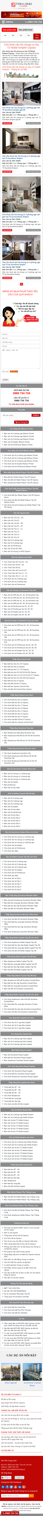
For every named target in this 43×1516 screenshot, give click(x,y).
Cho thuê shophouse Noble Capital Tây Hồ (20, 942)
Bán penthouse (10, 785)
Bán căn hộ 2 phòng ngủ (13, 798)
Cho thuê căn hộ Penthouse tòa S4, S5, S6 (20, 648)
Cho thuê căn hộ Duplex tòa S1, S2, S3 (19, 650)
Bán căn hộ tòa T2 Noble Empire (16, 1123)
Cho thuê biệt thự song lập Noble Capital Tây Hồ (22, 948)
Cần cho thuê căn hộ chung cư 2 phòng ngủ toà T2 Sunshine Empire (21, 157)
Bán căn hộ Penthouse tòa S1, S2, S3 (18, 606)
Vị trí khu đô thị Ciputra (12, 1238)
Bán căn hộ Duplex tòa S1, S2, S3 (17, 612)
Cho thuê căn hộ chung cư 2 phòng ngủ (19, 837)
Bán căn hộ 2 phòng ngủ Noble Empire (18, 1114)
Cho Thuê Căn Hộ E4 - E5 (14, 565)
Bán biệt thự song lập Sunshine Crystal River (21, 986)
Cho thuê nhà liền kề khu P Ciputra (17, 719)
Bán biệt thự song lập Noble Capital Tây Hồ (20, 964)
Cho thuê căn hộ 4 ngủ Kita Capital (17, 1028)
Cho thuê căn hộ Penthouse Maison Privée (20, 466)
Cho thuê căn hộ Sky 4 (12, 887)
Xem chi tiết (7, 123)
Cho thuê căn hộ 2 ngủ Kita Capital (17, 1022)
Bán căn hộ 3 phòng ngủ (13, 540)
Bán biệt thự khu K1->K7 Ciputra (16, 664)
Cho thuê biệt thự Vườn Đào (14, 1307)
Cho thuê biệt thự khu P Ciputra (16, 717)
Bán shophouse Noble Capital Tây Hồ (18, 961)
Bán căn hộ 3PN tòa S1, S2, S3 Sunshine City (21, 601)
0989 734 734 (34, 21)
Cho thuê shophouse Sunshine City (17, 753)
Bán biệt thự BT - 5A (11, 1169)
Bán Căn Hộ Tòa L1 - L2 (13, 529)
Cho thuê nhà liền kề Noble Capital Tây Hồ (20, 951)
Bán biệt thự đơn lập (11, 1178)
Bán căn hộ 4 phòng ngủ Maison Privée (19, 439)
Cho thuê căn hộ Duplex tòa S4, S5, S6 (19, 653)
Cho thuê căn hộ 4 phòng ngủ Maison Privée (21, 461)
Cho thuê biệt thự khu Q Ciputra (16, 702)
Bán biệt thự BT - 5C (12, 1175)
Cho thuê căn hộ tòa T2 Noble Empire (18, 1150)
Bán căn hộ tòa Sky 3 (12, 821)
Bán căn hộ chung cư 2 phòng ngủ (17, 773)
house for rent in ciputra (33, 1506)
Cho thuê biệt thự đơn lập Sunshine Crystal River (22, 1009)
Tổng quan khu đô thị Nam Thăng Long (16, 1428)
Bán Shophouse (10, 1181)
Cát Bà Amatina (24, 1508)
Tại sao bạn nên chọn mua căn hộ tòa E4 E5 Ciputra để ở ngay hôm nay (18, 1438)
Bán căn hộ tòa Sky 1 (12, 815)
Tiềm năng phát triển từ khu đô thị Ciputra (20, 1244)
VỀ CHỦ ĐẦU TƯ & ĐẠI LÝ (11, 1394)
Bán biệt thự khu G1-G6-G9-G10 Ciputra (19, 678)
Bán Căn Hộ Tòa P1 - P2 (13, 526)
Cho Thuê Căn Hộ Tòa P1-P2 (15, 570)
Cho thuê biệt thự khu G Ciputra (16, 714)
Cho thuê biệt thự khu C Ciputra (16, 711)
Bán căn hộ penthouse (12, 812)
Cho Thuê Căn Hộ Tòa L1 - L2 (15, 573)
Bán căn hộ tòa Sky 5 (12, 826)
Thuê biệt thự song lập (12, 1098)
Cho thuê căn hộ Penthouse (14, 584)
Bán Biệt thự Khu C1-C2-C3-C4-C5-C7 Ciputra (21, 675)
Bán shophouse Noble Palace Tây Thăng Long (21, 1200)
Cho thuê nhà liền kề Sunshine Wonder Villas (21, 919)
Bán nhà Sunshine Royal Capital (16, 1055)
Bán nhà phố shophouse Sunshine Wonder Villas (22, 900)
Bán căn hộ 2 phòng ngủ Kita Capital (18, 1039)
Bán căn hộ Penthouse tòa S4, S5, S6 (18, 609)
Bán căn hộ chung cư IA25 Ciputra (17, 551)
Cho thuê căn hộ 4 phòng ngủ (15, 582)
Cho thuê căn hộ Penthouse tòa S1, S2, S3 (20, 645)
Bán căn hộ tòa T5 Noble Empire (16, 1131)
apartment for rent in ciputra (16, 1506)
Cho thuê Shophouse (12, 1095)
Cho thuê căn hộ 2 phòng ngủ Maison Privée (21, 455)
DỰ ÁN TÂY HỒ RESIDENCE (15, 1291)
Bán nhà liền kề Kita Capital (14, 1186)
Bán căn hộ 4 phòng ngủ (13, 543)
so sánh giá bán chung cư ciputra (16, 1265)
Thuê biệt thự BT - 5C (12, 1093)
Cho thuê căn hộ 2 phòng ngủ (15, 861)
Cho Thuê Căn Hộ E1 (12, 567)
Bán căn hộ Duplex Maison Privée (17, 442)
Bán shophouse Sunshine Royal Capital (19, 1060)
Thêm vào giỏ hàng (33, 123)
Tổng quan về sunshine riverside (16, 1297)
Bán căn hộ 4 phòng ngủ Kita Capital (18, 1044)
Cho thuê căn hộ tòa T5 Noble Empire (18, 1159)
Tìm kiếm (37, 36)
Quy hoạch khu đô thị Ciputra (13, 1403)
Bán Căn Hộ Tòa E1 (11, 520)
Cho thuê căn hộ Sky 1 (12, 878)
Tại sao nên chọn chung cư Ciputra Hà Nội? (18, 1446)
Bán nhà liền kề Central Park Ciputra (18, 689)
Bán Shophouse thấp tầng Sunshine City (19, 733)
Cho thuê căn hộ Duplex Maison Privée (19, 464)
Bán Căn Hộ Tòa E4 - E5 (13, 523)
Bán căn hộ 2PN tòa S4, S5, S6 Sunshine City (21, 598)
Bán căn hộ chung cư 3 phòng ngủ (17, 776)
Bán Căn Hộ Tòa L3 (11, 532)
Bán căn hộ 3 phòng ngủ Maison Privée (19, 436)
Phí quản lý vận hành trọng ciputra (17, 1252)
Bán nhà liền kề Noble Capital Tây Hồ (18, 970)
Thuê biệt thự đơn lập (12, 1101)
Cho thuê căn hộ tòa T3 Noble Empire (18, 1153)
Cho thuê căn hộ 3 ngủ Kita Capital (17, 1025)
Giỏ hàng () (23, 422)
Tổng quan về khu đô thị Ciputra (16, 1235)
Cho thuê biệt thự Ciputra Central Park (18, 722)
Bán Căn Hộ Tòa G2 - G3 (13, 518)
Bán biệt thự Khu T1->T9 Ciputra (16, 669)
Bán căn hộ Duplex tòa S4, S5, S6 (17, 615)
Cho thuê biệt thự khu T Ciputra (16, 705)
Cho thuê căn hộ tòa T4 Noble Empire (18, 1156)
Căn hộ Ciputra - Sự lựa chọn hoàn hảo (16, 1443)
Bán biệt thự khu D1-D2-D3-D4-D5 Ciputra (20, 672)
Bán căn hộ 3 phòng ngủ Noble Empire (18, 1117)
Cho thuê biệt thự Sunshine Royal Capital (19, 1074)
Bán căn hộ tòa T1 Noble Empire (16, 1120)
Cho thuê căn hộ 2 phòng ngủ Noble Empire (20, 1142)
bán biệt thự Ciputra (24, 1510)
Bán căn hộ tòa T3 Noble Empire (16, 1126)
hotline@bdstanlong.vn (15, 1469)
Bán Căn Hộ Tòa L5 (11, 537)
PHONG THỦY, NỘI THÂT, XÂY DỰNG (15, 1432)
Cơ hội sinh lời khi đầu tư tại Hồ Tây (15, 1424)
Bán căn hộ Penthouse (12, 546)
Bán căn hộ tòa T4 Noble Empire (16, 1129)
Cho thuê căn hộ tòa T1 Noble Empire (18, 1148)
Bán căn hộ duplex (11, 782)
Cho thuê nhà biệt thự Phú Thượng (17, 1310)
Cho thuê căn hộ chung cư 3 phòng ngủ (19, 840)
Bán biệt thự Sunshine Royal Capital (17, 1058)
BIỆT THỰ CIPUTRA (12, 1288)
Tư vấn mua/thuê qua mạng (21, 404)
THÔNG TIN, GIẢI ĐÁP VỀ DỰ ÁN (14, 1410)
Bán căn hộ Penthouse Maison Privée (18, 445)
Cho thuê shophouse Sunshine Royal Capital (21, 1077)
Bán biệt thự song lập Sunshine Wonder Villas (21, 903)
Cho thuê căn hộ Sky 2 (12, 881)
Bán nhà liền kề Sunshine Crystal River (18, 989)
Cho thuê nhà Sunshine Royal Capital (18, 1071)
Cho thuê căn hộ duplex (13, 845)
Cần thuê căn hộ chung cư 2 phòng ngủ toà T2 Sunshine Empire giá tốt (21, 108)
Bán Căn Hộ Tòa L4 (11, 534)
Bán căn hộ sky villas (12, 788)
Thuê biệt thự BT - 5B (12, 1090)
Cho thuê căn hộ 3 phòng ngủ (15, 579)
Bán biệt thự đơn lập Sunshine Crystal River (20, 983)
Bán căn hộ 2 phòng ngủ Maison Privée (19, 433)
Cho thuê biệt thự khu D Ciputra (16, 708)
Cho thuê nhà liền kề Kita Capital (16, 1104)
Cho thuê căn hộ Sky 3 (12, 884)
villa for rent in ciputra (10, 1508)
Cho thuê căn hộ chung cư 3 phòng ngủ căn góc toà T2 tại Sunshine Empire (21, 215)
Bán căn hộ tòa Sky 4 (12, 823)
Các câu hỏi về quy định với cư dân (15, 1415)
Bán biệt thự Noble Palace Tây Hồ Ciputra (20, 477)
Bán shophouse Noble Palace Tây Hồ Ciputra (21, 483)
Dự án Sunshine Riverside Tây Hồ (17, 1294)
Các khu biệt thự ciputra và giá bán (17, 1262)
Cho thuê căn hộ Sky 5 (12, 889)
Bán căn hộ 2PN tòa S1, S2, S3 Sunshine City (21, 595)
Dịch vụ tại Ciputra (11, 1233)
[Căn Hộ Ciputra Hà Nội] (21, 9)
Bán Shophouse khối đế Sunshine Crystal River (22, 980)
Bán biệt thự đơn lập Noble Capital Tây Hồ (20, 967)
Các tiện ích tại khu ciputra (14, 1278)
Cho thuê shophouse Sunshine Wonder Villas (21, 932)
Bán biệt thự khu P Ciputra (14, 681)
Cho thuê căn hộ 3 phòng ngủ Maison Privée (21, 458)
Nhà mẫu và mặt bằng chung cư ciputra (19, 1259)
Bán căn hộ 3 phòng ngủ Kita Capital (18, 1041)
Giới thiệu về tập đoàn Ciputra (13, 1406)
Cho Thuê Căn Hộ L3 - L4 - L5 (15, 576)
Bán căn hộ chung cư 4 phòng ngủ (17, 779)
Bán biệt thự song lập (12, 1183)
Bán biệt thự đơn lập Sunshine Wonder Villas (21, 906)
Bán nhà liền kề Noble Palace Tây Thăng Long (21, 1197)
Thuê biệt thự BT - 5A (12, 1087)
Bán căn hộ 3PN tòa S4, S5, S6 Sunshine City (21, 603)
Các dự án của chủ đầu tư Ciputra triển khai (20, 1241)
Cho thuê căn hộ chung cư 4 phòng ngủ (19, 842)
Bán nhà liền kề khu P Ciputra (15, 683)
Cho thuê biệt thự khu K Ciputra (16, 700)
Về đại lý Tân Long (8, 1399)
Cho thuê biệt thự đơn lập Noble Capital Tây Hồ (22, 945)
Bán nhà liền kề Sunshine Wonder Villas (19, 908)
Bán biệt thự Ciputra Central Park (16, 686)
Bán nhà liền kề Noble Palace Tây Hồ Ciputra (21, 480)
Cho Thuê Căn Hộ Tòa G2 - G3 (16, 562)
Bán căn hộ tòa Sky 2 (12, 818)
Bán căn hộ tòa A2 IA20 (13, 548)
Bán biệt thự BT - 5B (11, 1172)
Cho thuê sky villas (11, 851)
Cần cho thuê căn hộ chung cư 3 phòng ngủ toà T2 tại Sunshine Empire (21, 263)
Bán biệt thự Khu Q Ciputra (14, 667)
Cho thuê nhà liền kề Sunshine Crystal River (20, 1012)
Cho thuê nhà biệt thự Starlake (15, 1313)
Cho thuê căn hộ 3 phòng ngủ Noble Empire (20, 1145)
